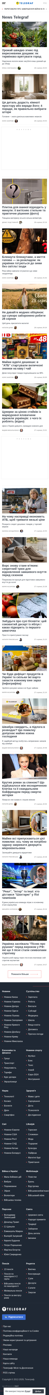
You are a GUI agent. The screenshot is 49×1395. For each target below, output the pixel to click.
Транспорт (9, 1063)
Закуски (32, 1292)
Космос (7, 1101)
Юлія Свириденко (12, 1254)
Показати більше (20, 974)
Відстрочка (33, 1186)
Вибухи (7, 1182)
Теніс (30, 1065)
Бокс (30, 1060)
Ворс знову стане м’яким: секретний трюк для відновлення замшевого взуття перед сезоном (24, 570)
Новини (6, 991)
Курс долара (10, 1077)
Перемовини (10, 1186)
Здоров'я (31, 1091)
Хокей (31, 1070)
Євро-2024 (33, 1074)
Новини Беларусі (12, 1153)
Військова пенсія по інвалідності (12, 1284)
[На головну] (24, 3)
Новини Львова (11, 1015)
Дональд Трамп (11, 1222)
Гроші (7, 1058)
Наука (5, 1091)
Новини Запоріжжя (13, 1020)
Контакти (7, 1354)
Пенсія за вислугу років (12, 1296)
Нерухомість (10, 1068)
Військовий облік (36, 1195)
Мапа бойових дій (12, 1177)
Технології (9, 1096)
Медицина (33, 1015)
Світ (4, 1124)
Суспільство (32, 991)
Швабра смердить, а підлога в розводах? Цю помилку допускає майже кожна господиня (23, 731)
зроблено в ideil (10, 1386)
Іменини (32, 1238)
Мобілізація (32, 1171)
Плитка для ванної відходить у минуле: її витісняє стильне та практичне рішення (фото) (24, 210)
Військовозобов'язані (38, 1191)
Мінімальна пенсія (13, 1291)
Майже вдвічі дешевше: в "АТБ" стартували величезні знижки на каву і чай (22, 365)
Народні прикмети (37, 1219)
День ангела (34, 1233)
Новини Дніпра (11, 1006)
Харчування (34, 1101)
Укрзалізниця (10, 1082)
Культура (32, 1148)
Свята (29, 1209)
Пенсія (5, 1263)
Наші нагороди (10, 1349)
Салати (31, 1288)
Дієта (30, 1106)
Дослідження (34, 1115)
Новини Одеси (11, 1011)
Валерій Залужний (13, 1236)
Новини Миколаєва (13, 1041)
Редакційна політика (13, 1335)
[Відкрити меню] (4, 3)
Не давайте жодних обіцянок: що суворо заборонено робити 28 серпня (24, 315)
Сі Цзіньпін (9, 1227)
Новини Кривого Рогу (12, 1026)
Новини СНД (10, 1143)
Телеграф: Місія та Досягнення (18, 1368)
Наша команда (10, 1359)
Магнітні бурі (34, 1157)
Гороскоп (32, 1130)
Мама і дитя (34, 1096)
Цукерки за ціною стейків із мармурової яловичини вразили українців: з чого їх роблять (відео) (21, 416)
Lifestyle (30, 1124)
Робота (31, 1002)
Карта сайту (9, 1363)
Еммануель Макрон (13, 1231)
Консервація (34, 1274)
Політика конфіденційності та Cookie (21, 1331)
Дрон (6, 1110)
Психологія (33, 1110)
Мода (30, 1139)
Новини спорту (34, 1050)
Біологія (8, 1106)
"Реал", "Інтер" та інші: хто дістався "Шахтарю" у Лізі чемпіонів (20, 894)
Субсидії (32, 1011)
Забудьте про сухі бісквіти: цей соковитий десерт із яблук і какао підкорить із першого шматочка (24, 626)
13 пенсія (8, 1269)
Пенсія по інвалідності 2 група (11, 1276)
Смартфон (9, 1115)
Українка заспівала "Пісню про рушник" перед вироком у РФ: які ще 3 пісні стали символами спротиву (24, 948)
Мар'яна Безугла (12, 1250)
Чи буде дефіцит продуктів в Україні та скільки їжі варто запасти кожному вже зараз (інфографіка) (22, 678)
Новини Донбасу (12, 1032)
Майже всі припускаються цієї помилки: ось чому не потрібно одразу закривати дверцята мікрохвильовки (24, 843)
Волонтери (9, 1195)
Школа (31, 1020)
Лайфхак (32, 1153)
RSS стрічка (9, 1373)
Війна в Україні (10, 1171)
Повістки (32, 1177)
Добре (38, 1391)
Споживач (33, 1134)
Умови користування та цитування (19, 1340)
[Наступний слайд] (46, 9)
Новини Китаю (11, 1148)
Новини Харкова (12, 1002)
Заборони (33, 1229)
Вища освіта (34, 1025)
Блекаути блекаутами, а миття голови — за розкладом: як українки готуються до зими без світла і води (23, 261)
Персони (6, 1209)
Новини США (10, 1134)
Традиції (32, 1224)
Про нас (7, 1326)
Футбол (31, 1056)
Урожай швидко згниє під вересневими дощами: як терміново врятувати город (21, 53)
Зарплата (32, 997)
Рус (45, 3)
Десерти (32, 1283)
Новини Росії (10, 1139)
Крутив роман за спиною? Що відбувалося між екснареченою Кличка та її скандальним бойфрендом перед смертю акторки (24, 789)
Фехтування (34, 1079)
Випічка (32, 1269)
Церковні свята (35, 1215)
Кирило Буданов (12, 1240)
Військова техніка (12, 1200)
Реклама (7, 1345)
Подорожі (33, 1143)
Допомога (33, 1029)
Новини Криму (11, 1037)
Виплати (32, 1006)
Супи (30, 1278)
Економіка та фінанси (9, 1051)
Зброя (7, 1191)
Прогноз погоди (35, 1034)
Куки (27, 1391)
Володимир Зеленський (9, 1216)
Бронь (31, 1182)
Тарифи (8, 1072)
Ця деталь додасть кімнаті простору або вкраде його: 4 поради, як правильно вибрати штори (24, 107)
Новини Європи (11, 1130)
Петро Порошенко (13, 1245)
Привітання (33, 1162)
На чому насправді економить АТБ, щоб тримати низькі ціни (23, 518)
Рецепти (30, 1263)
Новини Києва (11, 997)
